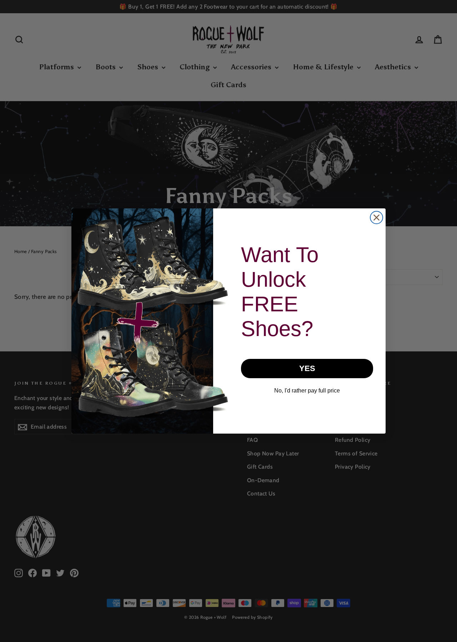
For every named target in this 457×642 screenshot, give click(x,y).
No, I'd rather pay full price (307, 390)
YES (307, 368)
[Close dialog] (376, 217)
